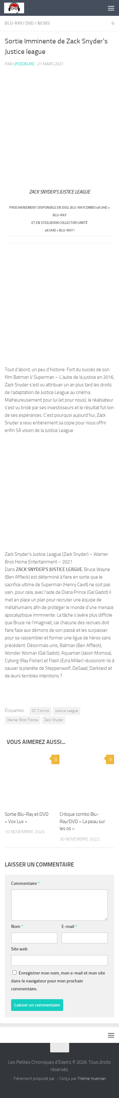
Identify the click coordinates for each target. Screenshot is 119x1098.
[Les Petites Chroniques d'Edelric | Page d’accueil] (17, 8)
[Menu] (111, 8)
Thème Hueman (91, 1078)
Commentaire (25, 883)
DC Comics (40, 710)
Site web (19, 949)
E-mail (69, 926)
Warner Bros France (22, 720)
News (43, 23)
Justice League (66, 710)
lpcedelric (24, 63)
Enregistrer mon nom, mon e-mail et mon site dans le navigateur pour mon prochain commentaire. (58, 981)
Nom (17, 926)
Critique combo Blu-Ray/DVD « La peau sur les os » (82, 821)
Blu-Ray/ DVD (19, 23)
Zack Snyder (53, 720)
